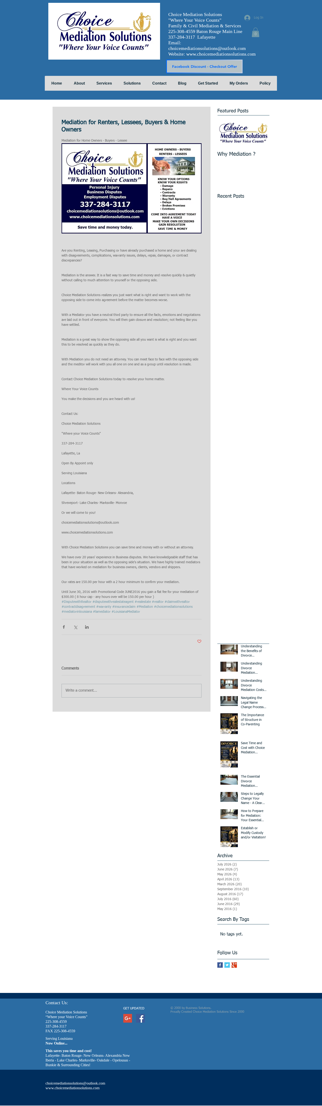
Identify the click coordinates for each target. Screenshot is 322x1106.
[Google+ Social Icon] (127, 1018)
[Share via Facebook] (64, 627)
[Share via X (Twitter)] (75, 627)
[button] (256, 32)
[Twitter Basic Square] (227, 965)
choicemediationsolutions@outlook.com (207, 48)
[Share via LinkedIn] (87, 627)
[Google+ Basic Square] (234, 965)
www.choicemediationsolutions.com (221, 54)
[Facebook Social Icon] (140, 1018)
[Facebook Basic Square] (220, 965)
